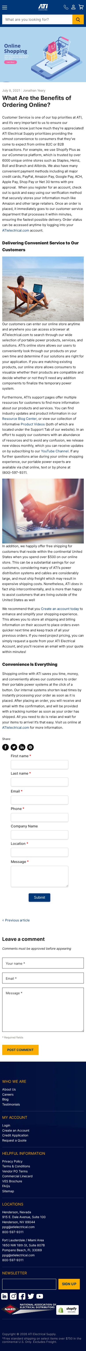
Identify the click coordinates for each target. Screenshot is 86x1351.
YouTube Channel (55, 451)
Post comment (20, 1050)
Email (16, 791)
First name (21, 756)
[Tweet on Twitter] (14, 747)
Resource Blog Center (19, 419)
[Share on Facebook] (5, 747)
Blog (5, 1099)
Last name (21, 773)
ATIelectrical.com (15, 230)
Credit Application (15, 1135)
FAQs (6, 1186)
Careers (7, 1094)
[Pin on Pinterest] (30, 747)
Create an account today (60, 609)
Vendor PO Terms (15, 1171)
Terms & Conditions (16, 1166)
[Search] (78, 19)
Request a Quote (14, 1140)
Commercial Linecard (17, 1176)
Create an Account (15, 1130)
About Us (9, 1089)
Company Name (24, 826)
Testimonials (11, 1104)
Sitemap (8, 1191)
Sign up (69, 1284)
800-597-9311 (13, 1232)
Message (20, 862)
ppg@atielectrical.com (18, 1227)
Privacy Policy (12, 1161)
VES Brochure (12, 1181)
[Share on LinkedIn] (22, 747)
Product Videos (33, 424)
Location (19, 843)
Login (6, 1125)
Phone (17, 809)
